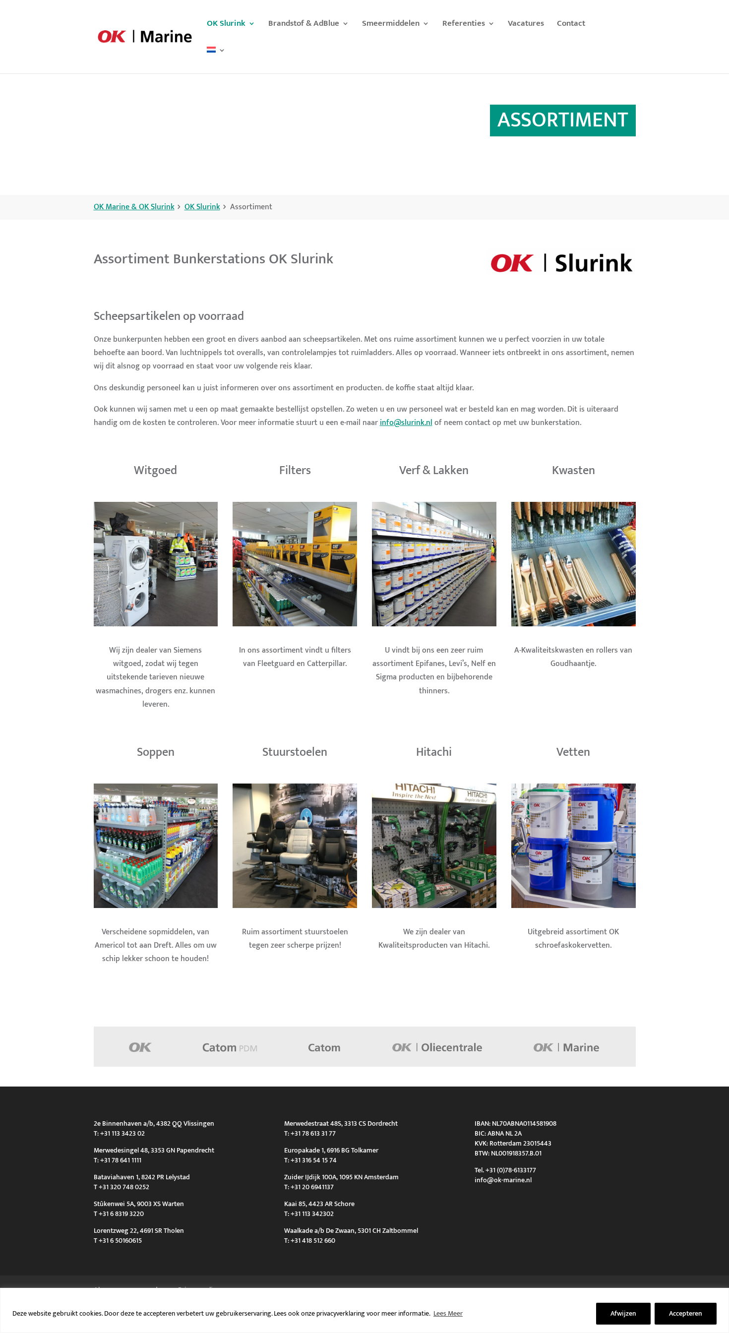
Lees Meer (448, 1313)
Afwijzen (623, 1313)
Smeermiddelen (391, 25)
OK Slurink (226, 25)
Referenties (463, 25)
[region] (364, 1310)
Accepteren (685, 1313)
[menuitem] (216, 60)
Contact (571, 25)
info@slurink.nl (406, 422)
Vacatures (526, 25)
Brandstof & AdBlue (303, 25)
